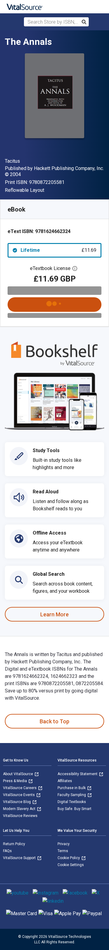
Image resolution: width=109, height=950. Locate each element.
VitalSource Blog (17, 802)
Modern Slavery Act (19, 809)
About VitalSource (18, 774)
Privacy (64, 844)
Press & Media (15, 781)
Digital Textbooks (72, 802)
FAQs (7, 851)
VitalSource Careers (20, 788)
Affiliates (65, 781)
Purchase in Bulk (72, 788)
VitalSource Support (20, 858)
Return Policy (14, 844)
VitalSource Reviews (20, 816)
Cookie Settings (71, 865)
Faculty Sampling (72, 795)
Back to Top (54, 721)
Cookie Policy (69, 858)
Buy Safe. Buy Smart (74, 809)
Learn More (54, 614)
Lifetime (58, 250)
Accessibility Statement (78, 774)
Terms (63, 851)
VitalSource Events (19, 795)
